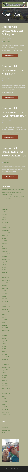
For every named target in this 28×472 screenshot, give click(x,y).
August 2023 (5, 288)
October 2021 (5, 335)
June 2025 (4, 240)
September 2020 (6, 367)
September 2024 (6, 259)
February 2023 (5, 304)
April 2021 (4, 351)
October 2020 (5, 364)
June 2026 (4, 214)
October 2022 (5, 309)
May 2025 (4, 243)
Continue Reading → (9, 55)
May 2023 (4, 296)
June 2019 (4, 401)
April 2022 (4, 325)
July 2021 (4, 343)
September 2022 (6, 312)
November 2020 (6, 362)
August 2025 (5, 235)
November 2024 (6, 254)
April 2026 (4, 219)
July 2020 (4, 372)
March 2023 (5, 301)
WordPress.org (5, 433)
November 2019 (6, 388)
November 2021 (6, 333)
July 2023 (4, 291)
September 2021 (6, 338)
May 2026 (4, 217)
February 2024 (5, 277)
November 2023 (6, 280)
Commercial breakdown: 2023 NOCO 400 (12, 70)
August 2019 (5, 396)
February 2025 (5, 251)
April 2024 (4, 272)
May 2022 (4, 322)
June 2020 (4, 375)
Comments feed (6, 430)
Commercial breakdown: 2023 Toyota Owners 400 (14, 151)
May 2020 (4, 378)
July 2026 (4, 211)
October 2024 (5, 256)
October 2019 (5, 391)
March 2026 (5, 222)
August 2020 (5, 370)
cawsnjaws (6, 41)
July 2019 (4, 399)
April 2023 (4, 298)
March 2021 (5, 354)
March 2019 (5, 409)
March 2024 (5, 275)
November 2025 (6, 227)
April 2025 (4, 246)
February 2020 (5, 385)
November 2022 (6, 306)
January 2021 (5, 359)
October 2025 (5, 230)
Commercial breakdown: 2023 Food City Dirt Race (14, 112)
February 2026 (5, 225)
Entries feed (5, 427)
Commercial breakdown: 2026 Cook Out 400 (13, 189)
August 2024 (5, 262)
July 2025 (4, 238)
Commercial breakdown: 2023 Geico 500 (12, 30)
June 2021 (4, 346)
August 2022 (5, 314)
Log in (3, 425)
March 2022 (5, 327)
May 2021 (4, 349)
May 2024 (4, 269)
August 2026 (5, 209)
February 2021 (5, 356)
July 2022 (4, 317)
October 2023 (5, 283)
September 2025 (6, 233)
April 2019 (4, 407)
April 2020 (4, 380)
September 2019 (6, 393)
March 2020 (5, 383)
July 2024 (4, 264)
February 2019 (5, 412)
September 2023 (6, 285)
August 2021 (5, 341)
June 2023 (4, 293)
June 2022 (4, 320)
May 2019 (4, 404)
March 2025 (5, 248)
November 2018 (6, 414)
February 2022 (5, 330)
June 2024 (4, 267)
